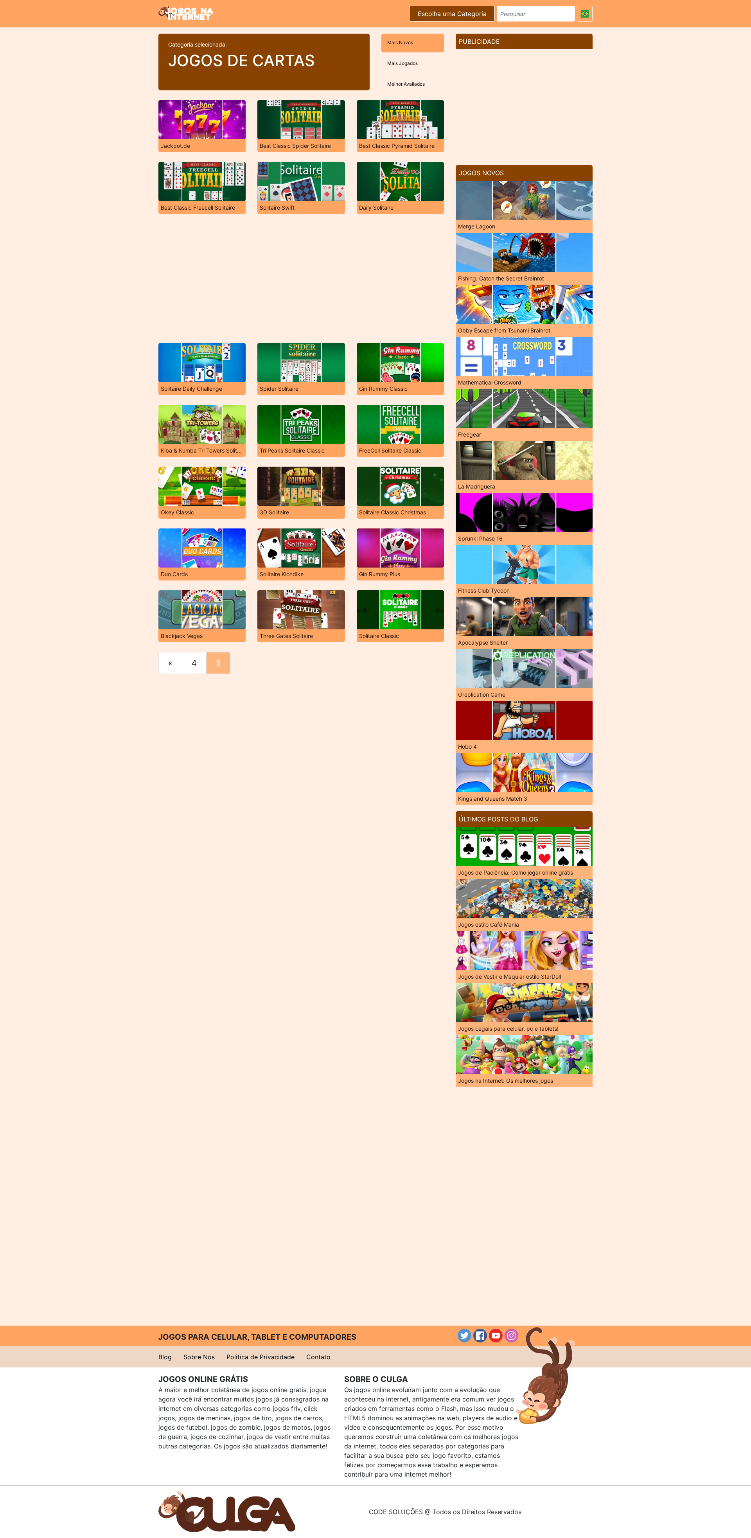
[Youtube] (496, 1335)
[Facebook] (480, 1335)
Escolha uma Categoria (452, 14)
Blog (165, 1357)
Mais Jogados (402, 63)
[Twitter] (464, 1335)
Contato (318, 1357)
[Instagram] (511, 1335)
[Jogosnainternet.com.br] (185, 12)
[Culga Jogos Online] (226, 1511)
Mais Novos (400, 42)
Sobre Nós (199, 1357)
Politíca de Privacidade (260, 1357)
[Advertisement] (301, 278)
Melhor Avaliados (406, 84)
